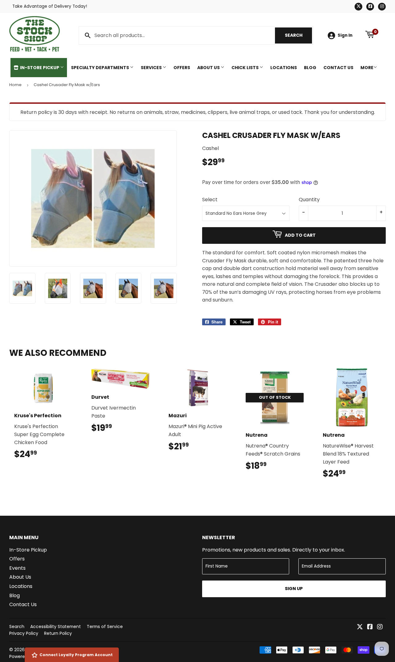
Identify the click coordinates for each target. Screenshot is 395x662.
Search (298, 35)
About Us (209, 68)
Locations (283, 68)
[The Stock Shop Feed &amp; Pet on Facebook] (370, 627)
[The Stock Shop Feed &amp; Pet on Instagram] (380, 627)
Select (210, 199)
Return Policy (58, 633)
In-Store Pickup (39, 68)
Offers (181, 68)
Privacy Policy (23, 633)
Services (152, 68)
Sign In (345, 35)
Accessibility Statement (55, 626)
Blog (310, 68)
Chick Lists (245, 68)
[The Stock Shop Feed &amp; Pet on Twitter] (360, 627)
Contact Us (338, 68)
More (366, 68)
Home (15, 85)
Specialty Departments (100, 68)
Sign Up (294, 588)
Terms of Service (105, 626)
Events (17, 568)
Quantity (309, 199)
